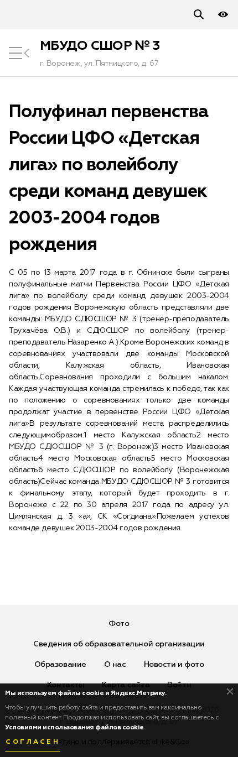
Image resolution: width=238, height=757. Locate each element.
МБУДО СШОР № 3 (99, 46)
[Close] (230, 691)
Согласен (33, 742)
